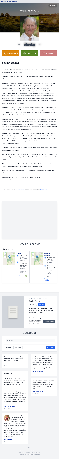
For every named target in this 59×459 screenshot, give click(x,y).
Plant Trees (25, 276)
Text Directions (19, 276)
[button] (9, 256)
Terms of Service (33, 452)
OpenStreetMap (31, 454)
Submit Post (50, 347)
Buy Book (41, 304)
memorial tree (20, 190)
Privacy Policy (25, 452)
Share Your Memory (49, 321)
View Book (32, 304)
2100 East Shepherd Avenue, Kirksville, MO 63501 (23, 270)
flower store (43, 190)
